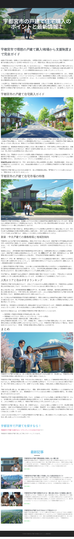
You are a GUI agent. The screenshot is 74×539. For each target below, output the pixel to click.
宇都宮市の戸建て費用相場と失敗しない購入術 (41, 458)
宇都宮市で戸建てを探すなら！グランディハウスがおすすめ (20, 430)
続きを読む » (27, 469)
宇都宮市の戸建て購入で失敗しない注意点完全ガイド (43, 475)
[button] (70, 3)
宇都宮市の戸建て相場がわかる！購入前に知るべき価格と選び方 (47, 493)
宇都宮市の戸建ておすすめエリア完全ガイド (40, 510)
